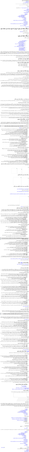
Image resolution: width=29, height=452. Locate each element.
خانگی (20, 127)
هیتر (25, 438)
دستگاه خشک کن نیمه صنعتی (21, 16)
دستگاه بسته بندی (24, 386)
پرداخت (25, 442)
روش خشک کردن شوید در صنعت (21, 42)
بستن (28, 447)
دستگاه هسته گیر (24, 17)
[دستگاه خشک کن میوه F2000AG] (23, 417)
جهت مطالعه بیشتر (26, 319)
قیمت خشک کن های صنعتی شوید (22, 49)
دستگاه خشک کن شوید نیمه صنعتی (22, 47)
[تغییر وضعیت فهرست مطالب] (28, 39)
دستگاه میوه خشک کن (23, 432)
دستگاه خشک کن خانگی (21, 434)
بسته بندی (25, 19)
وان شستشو (14, 20)
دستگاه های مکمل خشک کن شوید (22, 50)
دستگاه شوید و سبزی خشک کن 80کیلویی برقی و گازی (19, 46)
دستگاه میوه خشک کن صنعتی (22, 411)
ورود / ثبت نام (25, 445)
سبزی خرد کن (25, 413)
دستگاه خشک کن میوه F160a (20, 420)
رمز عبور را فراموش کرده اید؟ (25, 7)
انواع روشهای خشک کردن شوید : (22, 41)
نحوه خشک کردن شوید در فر (21, 44)
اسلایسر (25, 18)
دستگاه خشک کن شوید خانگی (21, 45)
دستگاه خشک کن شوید (24, 40)
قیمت (28, 351)
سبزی (18, 52)
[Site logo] (27, 1)
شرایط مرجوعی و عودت (23, 25)
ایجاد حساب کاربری (25, 2)
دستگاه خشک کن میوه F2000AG (15, 417)
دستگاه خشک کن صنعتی (21, 15)
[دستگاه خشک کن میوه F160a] (25, 420)
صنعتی (21, 262)
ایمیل (28, 399)
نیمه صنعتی (22, 206)
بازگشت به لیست (27, 388)
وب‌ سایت (27, 400)
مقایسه (26, 444)
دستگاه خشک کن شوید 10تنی (21, 48)
